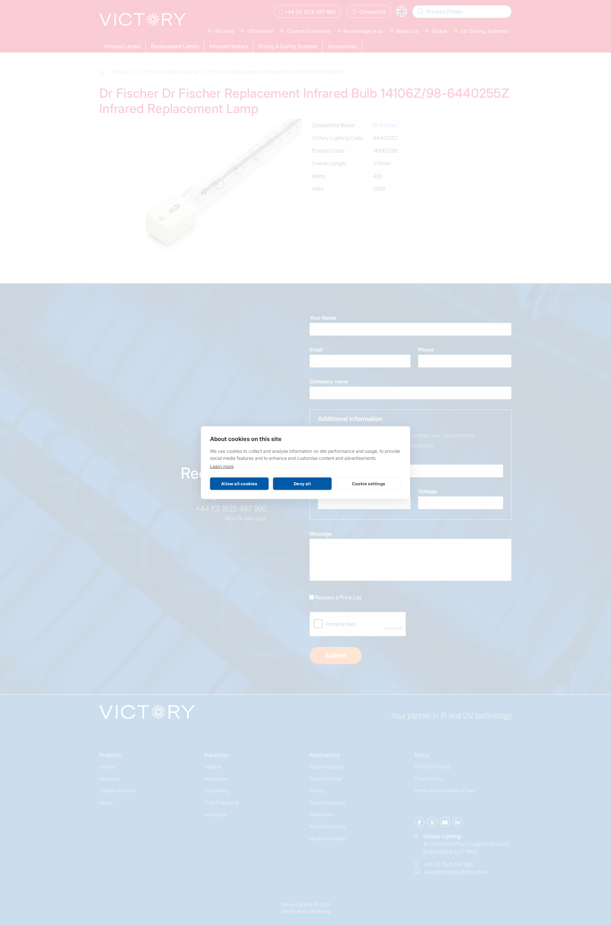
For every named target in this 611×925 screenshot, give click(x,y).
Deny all (302, 483)
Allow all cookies (239, 483)
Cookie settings (368, 483)
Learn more (222, 466)
